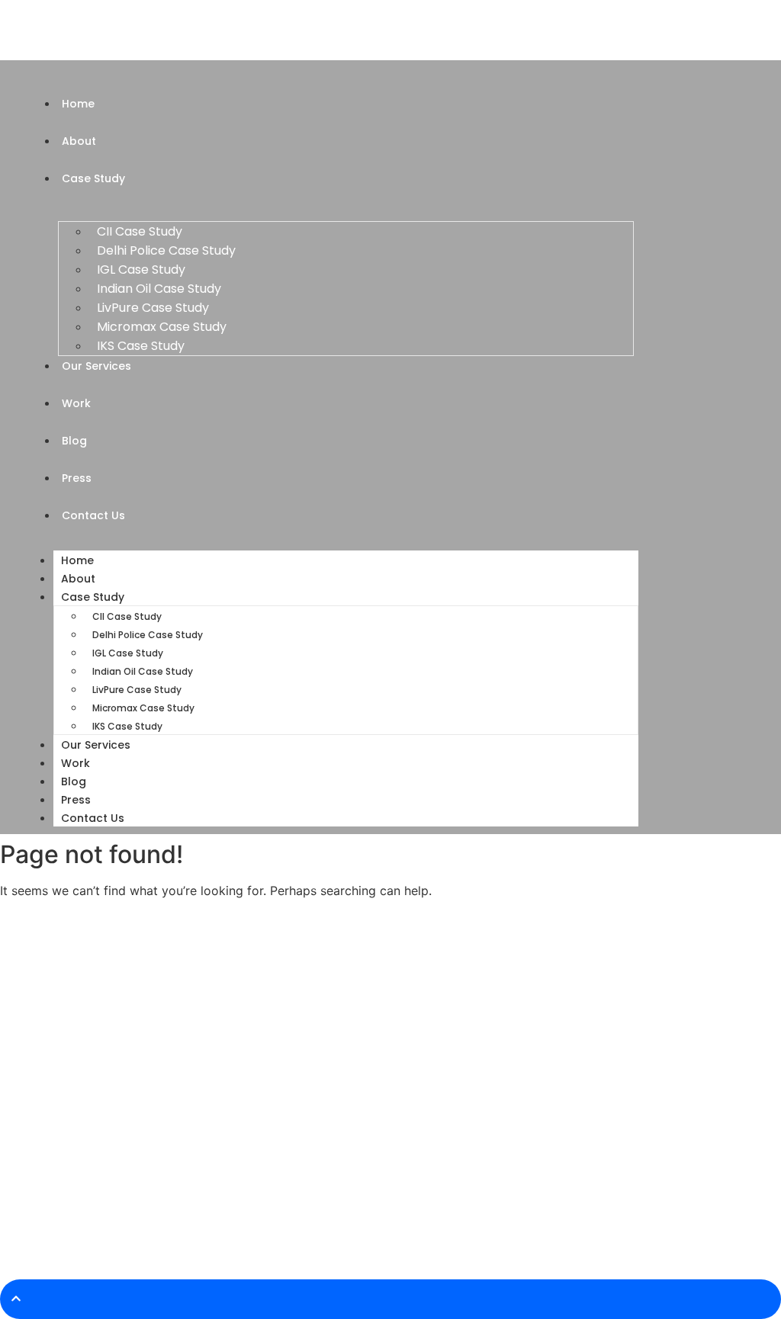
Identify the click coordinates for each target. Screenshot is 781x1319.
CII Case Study (139, 231)
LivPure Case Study (153, 307)
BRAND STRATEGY (291, 1175)
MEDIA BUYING (283, 1049)
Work (75, 763)
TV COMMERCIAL (289, 1100)
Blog (73, 781)
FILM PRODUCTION (293, 1150)
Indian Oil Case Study (159, 288)
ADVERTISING (281, 999)
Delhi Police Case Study (166, 250)
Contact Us (92, 818)
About (78, 578)
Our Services (95, 745)
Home (77, 560)
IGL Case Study (141, 269)
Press (76, 799)
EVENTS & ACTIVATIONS (306, 1074)
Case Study (92, 597)
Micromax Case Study (162, 326)
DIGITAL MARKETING (296, 1024)
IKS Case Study (141, 346)
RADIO (265, 1125)
